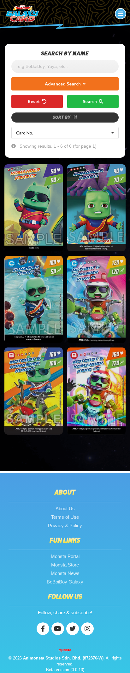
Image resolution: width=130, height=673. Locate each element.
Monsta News (65, 573)
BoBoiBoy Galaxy (65, 581)
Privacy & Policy (65, 525)
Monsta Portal (65, 556)
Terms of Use (65, 517)
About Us (65, 508)
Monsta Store (65, 564)
